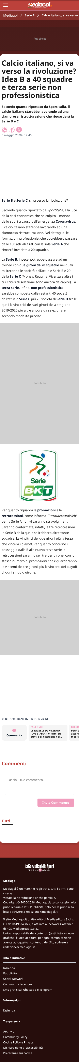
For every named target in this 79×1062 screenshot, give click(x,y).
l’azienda (9, 968)
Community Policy (15, 1037)
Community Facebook (17, 984)
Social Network (13, 979)
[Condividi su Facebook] (12, 130)
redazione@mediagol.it (42, 912)
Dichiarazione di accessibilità (23, 1047)
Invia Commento (55, 802)
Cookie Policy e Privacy (18, 1042)
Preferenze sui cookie (17, 1053)
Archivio (8, 1031)
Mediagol (10, 15)
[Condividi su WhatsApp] (4, 130)
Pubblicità (10, 973)
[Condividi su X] (19, 130)
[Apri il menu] (5, 4)
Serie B (29, 15)
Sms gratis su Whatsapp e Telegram (27, 989)
